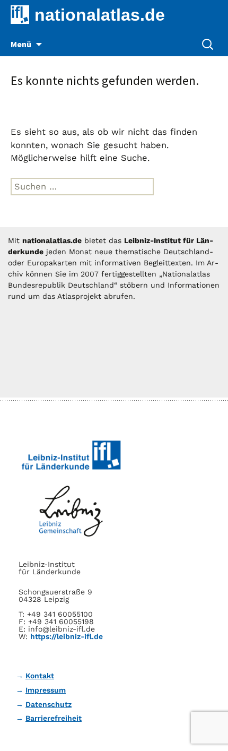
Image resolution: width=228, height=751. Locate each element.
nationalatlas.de (99, 14)
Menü (21, 44)
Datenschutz (48, 704)
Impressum (45, 690)
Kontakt (39, 675)
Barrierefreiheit (53, 718)
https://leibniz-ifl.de (66, 636)
